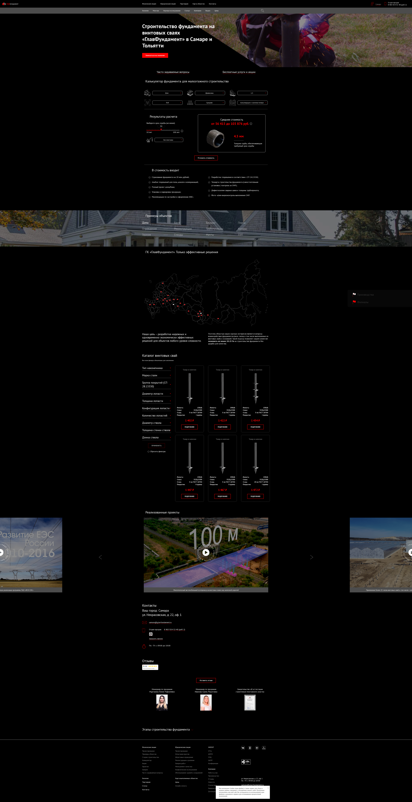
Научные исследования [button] (171, 11)
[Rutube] (264, 748)
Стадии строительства (150, 757)
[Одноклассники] (250, 748)
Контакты (212, 4)
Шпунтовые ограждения (184, 757)
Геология (145, 11)
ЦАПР (210, 760)
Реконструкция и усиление (184, 760)
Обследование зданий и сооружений (188, 773)
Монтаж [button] (156, 11)
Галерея (145, 770)
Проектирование (148, 751)
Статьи (187, 11)
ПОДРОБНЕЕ (189, 427)
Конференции (213, 763)
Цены (177, 782)
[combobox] (167, 93)
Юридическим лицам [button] (168, 4)
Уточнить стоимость (206, 158)
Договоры (212, 791)
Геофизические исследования (186, 770)
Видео (207, 11)
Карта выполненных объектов (186, 778)
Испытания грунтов (182, 754)
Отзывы (211, 779)
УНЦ (209, 757)
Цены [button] (217, 11)
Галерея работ (180, 763)
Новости (211, 782)
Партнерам (184, 4)
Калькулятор (146, 760)
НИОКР (211, 747)
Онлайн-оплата (181, 786)
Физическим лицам (149, 747)
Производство (213, 776)
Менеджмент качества (183, 766)
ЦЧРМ (210, 754)
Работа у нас (213, 773)
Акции (144, 763)
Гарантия (145, 766)
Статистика (212, 785)
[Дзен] (257, 748)
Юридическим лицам (183, 747)
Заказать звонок (156, 638)
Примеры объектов (149, 754)
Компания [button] (197, 11)
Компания (211, 769)
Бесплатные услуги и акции (239, 72)
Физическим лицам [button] (149, 4)
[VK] (243, 748)
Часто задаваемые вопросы (173, 72)
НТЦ (210, 751)
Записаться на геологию (155, 55)
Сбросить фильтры (158, 451)
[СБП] (246, 762)
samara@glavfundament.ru (160, 622)
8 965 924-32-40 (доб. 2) (397, 5)
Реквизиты (212, 788)
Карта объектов (199, 4)
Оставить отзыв (206, 680)
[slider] (161, 129)
